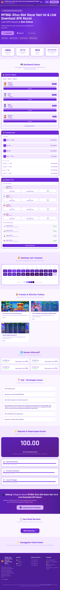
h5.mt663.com (35, 565)
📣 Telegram (19, 565)
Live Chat (32, 33)
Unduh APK (8, 33)
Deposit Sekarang (30, 245)
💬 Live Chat (18, 563)
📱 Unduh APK (19, 561)
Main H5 (55, 2)
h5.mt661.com (35, 561)
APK (47, 2)
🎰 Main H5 (18, 559)
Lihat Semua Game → (30, 126)
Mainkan (30, 88)
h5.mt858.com (35, 559)
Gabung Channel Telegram (31, 507)
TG (42, 2)
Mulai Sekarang (29, 530)
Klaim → (4, 317)
